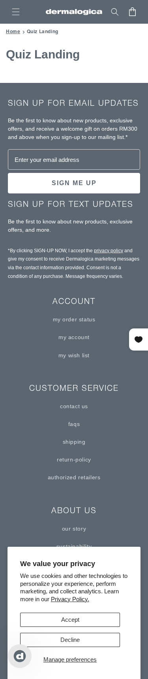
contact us (74, 406)
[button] (15, 12)
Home (13, 31)
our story (74, 528)
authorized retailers (74, 477)
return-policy (74, 459)
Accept (70, 619)
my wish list (74, 355)
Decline (70, 639)
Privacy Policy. (70, 599)
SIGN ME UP (74, 183)
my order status (74, 319)
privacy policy (108, 250)
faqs (74, 424)
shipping (74, 442)
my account (74, 337)
